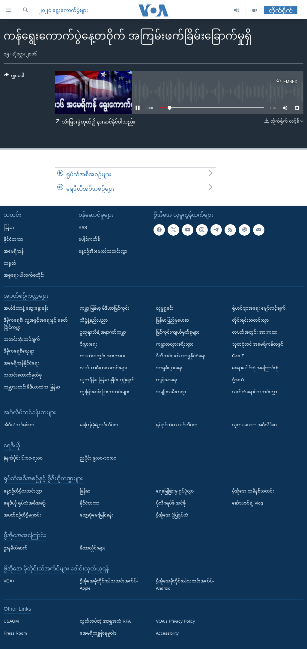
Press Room (15, 633)
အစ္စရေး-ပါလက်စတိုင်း (24, 275)
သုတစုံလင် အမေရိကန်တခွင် (257, 344)
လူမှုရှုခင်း (165, 308)
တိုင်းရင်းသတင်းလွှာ (250, 320)
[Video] (255, 10)
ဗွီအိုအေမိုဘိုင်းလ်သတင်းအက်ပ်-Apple (109, 585)
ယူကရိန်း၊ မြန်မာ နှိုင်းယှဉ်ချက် (107, 379)
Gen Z (238, 356)
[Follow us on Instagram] (201, 230)
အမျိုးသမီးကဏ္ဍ (171, 391)
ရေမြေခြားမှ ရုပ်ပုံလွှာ (175, 491)
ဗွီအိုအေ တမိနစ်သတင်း (253, 491)
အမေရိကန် (14, 251)
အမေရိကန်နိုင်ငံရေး (21, 363)
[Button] (14, 77)
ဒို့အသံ (238, 379)
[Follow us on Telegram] (216, 230)
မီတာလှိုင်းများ (92, 548)
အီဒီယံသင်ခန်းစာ (19, 424)
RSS (83, 227)
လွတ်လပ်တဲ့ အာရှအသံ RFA (105, 621)
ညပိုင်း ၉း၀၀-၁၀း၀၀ (98, 458)
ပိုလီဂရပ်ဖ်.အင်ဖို (171, 503)
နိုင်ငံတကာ (13, 239)
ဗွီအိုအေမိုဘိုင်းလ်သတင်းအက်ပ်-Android (185, 585)
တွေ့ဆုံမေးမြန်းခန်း (96, 515)
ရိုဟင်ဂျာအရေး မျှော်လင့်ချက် (259, 308)
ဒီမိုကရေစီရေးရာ (19, 351)
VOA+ (9, 581)
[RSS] (230, 230)
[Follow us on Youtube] (187, 230)
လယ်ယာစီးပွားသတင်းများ (103, 367)
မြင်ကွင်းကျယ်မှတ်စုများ (177, 332)
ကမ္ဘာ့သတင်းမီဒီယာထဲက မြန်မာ (32, 387)
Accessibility (167, 633)
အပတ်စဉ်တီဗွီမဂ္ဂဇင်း (22, 515)
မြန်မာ (9, 227)
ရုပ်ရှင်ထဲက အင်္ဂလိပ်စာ (176, 424)
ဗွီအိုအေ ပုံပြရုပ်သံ (172, 515)
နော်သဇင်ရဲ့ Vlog (247, 503)
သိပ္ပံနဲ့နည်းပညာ (94, 320)
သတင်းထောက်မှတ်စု (23, 375)
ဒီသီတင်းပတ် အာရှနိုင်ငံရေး (181, 356)
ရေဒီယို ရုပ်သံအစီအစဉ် (25, 503)
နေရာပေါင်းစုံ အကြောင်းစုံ (255, 367)
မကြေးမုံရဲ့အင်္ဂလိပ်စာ (99, 424)
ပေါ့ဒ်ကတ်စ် (89, 239)
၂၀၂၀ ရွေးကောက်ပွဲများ (63, 10)
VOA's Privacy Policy (175, 621)
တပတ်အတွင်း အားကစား (102, 356)
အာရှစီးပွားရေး (169, 367)
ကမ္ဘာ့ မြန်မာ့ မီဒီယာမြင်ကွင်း (104, 308)
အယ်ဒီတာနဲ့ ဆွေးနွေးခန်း (26, 308)
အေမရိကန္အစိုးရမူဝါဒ (98, 633)
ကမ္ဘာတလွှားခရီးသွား (174, 344)
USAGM (11, 621)
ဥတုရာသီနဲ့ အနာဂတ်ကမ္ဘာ (103, 332)
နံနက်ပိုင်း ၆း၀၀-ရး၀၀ (23, 458)
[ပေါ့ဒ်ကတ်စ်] (244, 230)
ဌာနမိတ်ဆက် (16, 548)
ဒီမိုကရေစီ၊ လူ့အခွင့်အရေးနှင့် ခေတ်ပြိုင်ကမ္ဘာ (36, 324)
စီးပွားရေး (88, 344)
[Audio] (237, 10)
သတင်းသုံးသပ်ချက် (22, 339)
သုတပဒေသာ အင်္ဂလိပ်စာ (254, 424)
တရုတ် (10, 263)
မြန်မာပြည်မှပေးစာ (172, 320)
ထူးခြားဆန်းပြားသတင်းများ (105, 391)
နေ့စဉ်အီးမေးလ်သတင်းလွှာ (103, 251)
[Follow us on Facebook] (159, 230)
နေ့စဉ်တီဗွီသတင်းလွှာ (23, 491)
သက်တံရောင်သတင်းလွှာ (254, 391)
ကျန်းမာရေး (166, 379)
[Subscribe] (258, 230)
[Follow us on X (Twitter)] (173, 230)
